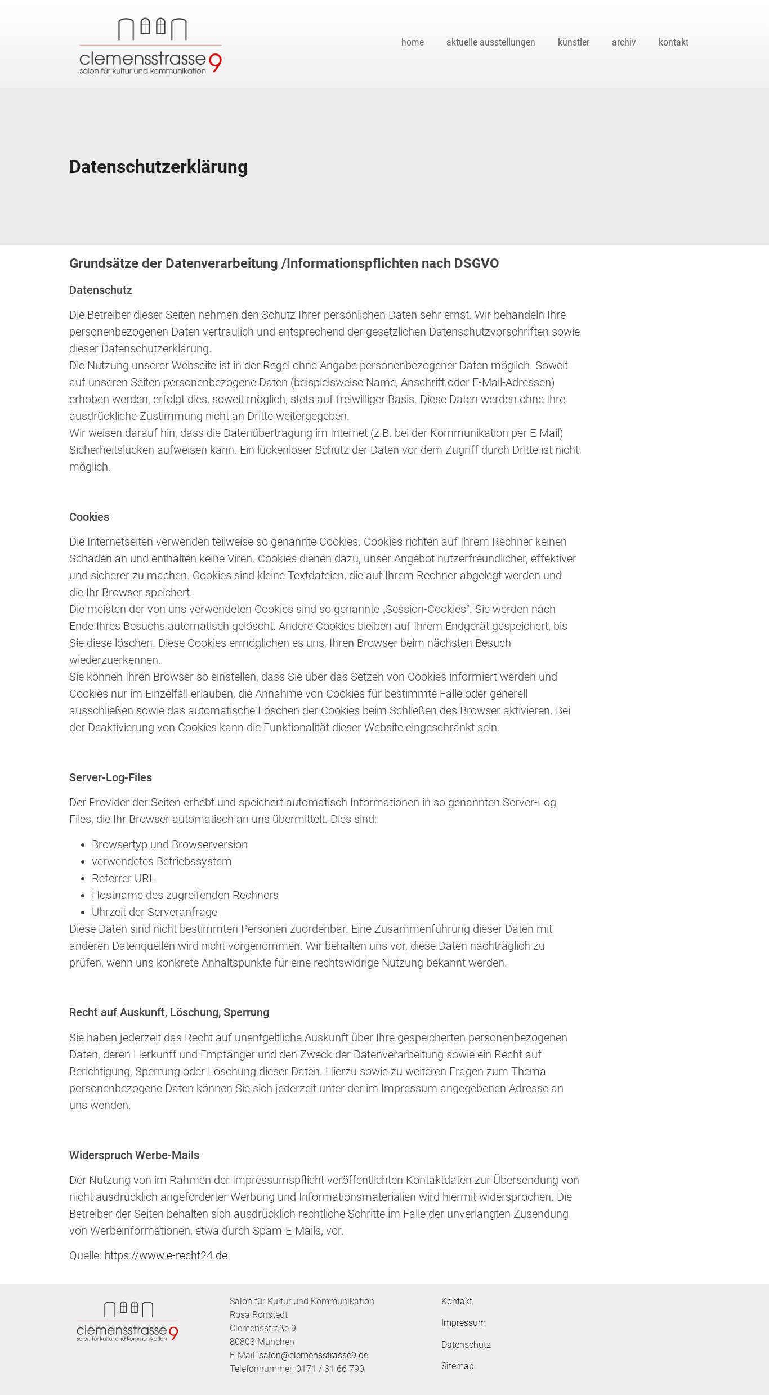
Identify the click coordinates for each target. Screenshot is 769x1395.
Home (412, 42)
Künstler (573, 42)
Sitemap (457, 1366)
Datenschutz (466, 1344)
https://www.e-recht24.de (165, 1255)
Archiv (624, 42)
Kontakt (673, 42)
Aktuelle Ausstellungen (490, 42)
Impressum (463, 1322)
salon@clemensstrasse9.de (313, 1355)
